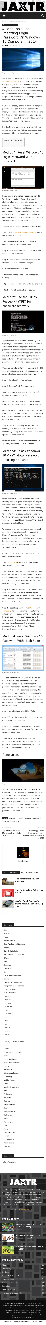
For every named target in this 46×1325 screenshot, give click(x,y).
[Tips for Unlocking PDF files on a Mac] (8, 893)
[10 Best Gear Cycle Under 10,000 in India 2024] (8, 1250)
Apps (6, 937)
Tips (5, 1125)
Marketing (8, 1076)
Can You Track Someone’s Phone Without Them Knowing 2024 (29, 904)
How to (6, 1066)
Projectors (8, 1094)
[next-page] (7, 912)
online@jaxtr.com (28, 1209)
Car (5, 972)
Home (4, 21)
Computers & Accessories (17, 21)
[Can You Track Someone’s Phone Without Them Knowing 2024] (8, 904)
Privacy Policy (37, 1321)
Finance (7, 1017)
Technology (8, 1122)
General (7, 1038)
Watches (7, 1146)
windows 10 (15, 821)
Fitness (6, 1021)
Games (6, 1035)
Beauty (6, 947)
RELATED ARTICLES (11, 873)
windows (6, 821)
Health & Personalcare (12, 1052)
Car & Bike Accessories (13, 975)
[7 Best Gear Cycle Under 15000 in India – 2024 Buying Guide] (8, 1227)
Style (6, 1118)
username (36, 818)
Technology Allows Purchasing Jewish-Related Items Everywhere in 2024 (33, 834)
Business (7, 965)
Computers (12, 818)
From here (12, 562)
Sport (6, 1108)
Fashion (7, 1010)
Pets (5, 1090)
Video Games (9, 1143)
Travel (6, 1136)
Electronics (8, 1003)
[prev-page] (3, 912)
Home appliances (10, 1059)
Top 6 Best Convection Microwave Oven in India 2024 (11, 833)
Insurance (8, 1069)
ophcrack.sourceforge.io (23, 232)
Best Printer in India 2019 (14, 954)
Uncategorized (9, 1139)
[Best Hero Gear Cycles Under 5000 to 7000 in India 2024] (8, 1238)
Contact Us (8, 1321)
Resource (7, 1097)
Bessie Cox (7, 45)
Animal (6, 933)
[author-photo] (23, 858)
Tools (6, 1129)
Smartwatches (9, 1104)
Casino (6, 979)
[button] (4, 15)
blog (5, 961)
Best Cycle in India (11, 951)
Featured (7, 1014)
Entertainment (9, 1007)
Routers (7, 1101)
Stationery (8, 1115)
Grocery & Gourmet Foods (14, 1042)
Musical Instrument (11, 1087)
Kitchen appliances (11, 1073)
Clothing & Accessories (13, 982)
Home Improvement (11, 1062)
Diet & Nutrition (10, 993)
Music (6, 1083)
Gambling (7, 1031)
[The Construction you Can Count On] (8, 881)
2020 (6, 930)
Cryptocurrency (10, 989)
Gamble (7, 1028)
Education (8, 1000)
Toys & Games (9, 1132)
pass (20, 818)
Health (6, 1049)
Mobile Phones (9, 1080)
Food (6, 1024)
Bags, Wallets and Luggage (14, 944)
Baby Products (9, 940)
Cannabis (7, 968)
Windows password (10, 81)
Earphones (8, 996)
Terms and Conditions (22, 1321)
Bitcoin (6, 958)
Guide (6, 1045)
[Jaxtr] (23, 6)
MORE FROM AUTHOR (29, 873)
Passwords (27, 818)
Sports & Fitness (10, 1111)
